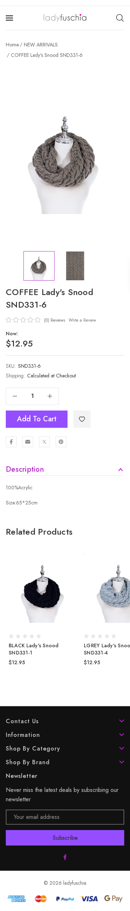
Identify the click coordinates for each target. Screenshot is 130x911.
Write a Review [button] (82, 320)
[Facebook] (11, 441)
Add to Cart (36, 419)
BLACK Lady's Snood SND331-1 (34, 649)
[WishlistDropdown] (82, 419)
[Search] (120, 18)
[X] (44, 441)
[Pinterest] (61, 441)
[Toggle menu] (10, 18)
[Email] (27, 441)
